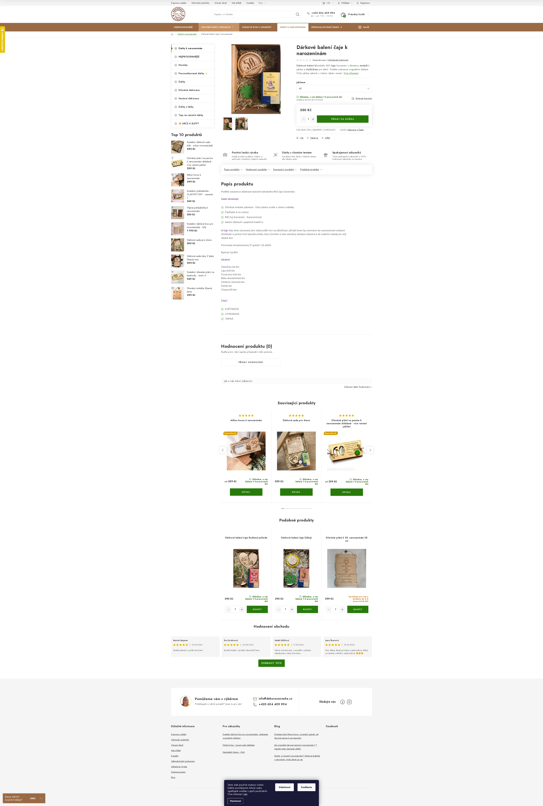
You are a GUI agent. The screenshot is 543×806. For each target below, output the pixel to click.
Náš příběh (237, 3)
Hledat (298, 14)
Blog (173, 777)
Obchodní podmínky (200, 3)
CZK (328, 3)
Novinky (183, 65)
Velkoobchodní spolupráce (183, 761)
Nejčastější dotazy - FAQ (234, 752)
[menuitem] (184, 27)
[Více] (364, 27)
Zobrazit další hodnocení (357, 387)
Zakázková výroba (179, 766)
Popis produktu (231, 169)
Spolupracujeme (178, 772)
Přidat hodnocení (251, 362)
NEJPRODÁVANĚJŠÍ (189, 56)
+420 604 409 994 (323, 13)
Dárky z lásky (186, 106)
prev (222, 450)
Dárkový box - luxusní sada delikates (239, 745)
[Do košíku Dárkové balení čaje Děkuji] (307, 609)
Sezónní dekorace (189, 98)
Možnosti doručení (364, 98)
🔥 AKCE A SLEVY (189, 123)
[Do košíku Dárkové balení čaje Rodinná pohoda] (257, 609)
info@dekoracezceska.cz (275, 699)
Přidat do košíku (342, 119)
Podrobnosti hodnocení (338, 60)
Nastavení (235, 801)
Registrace (365, 3)
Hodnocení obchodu (271, 626)
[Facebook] (342, 702)
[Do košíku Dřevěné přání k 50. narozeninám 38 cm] (358, 609)
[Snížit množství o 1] (303, 119)
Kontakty (250, 3)
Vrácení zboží (221, 3)
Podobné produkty (309, 169)
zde (245, 794)
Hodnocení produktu (256, 169)
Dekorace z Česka (355, 129)
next (370, 450)
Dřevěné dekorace (189, 90)
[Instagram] (349, 702)
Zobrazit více (271, 663)
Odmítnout (284, 787)
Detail (246, 492)
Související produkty (283, 169)
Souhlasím (306, 787)
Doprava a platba (178, 3)
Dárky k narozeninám (190, 48)
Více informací (351, 73)
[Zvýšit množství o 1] (313, 119)
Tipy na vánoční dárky (191, 115)
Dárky (182, 81)
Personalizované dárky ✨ (193, 73)
